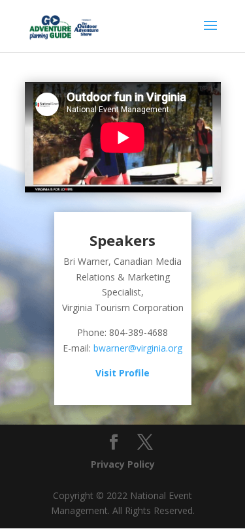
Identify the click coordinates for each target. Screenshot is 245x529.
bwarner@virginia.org (137, 348)
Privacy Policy (123, 464)
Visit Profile (122, 373)
